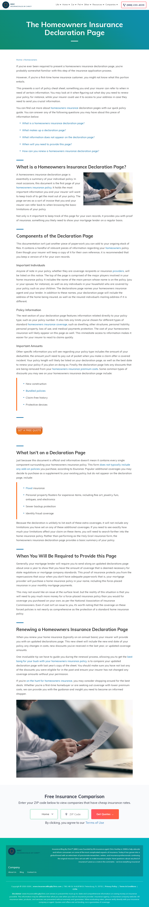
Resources (97, 4)
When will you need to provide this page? (47, 144)
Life (57, 4)
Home (65, 4)
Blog (22, 872)
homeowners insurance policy (34, 187)
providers (118, 271)
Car (72, 4)
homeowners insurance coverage (47, 324)
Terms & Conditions (127, 886)
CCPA (75, 889)
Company (14, 867)
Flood (29, 488)
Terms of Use (94, 823)
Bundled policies (36, 390)
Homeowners (30, 59)
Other (86, 4)
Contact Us (32, 872)
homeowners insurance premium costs (75, 368)
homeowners (113, 247)
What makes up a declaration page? (44, 130)
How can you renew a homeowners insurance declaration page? (60, 151)
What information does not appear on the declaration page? (58, 137)
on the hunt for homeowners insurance (49, 680)
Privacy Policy (111, 886)
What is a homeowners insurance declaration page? (53, 123)
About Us (12, 872)
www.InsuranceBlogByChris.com (47, 886)
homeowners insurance (64, 107)
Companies (110, 4)
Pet (79, 4)
